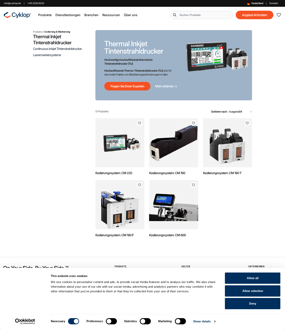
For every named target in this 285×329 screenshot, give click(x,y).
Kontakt (273, 3)
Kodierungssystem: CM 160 (167, 173)
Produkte (37, 31)
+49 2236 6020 (35, 3)
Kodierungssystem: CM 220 (113, 173)
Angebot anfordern (254, 15)
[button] (45, 15)
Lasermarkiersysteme (47, 55)
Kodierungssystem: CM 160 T (222, 173)
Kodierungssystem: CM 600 (167, 235)
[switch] (111, 321)
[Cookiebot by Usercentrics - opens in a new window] (25, 321)
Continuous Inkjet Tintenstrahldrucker (57, 49)
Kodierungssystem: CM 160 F (114, 235)
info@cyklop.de (12, 3)
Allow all (252, 278)
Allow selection (252, 291)
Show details (202, 321)
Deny (252, 303)
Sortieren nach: (219, 111)
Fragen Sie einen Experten (127, 86)
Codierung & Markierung (57, 31)
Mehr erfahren (166, 86)
